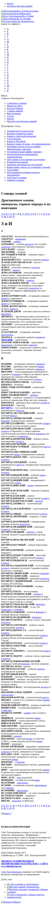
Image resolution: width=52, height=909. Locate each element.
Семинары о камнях (17, 103)
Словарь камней (15, 111)
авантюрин (6, 345)
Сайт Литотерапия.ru (11, 872)
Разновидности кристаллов (20, 131)
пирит (30, 485)
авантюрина (7, 334)
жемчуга (5, 298)
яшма (39, 741)
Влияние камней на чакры (20, 133)
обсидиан (16, 801)
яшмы (41, 366)
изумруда (40, 337)
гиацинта (40, 364)
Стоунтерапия (14, 139)
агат (19, 777)
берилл (13, 415)
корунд (45, 697)
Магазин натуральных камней (22, 121)
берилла (20, 410)
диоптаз (39, 501)
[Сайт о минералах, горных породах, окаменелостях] (29, 897)
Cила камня (12, 170)
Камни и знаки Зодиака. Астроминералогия (28, 144)
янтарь (29, 739)
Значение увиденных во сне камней (24, 164)
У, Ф (43, 214)
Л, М (24, 214)
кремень (9, 788)
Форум (10, 118)
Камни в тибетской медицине (21, 136)
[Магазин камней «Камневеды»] (23, 887)
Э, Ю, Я (10, 216)
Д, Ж (12, 214)
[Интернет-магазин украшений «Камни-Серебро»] (29, 892)
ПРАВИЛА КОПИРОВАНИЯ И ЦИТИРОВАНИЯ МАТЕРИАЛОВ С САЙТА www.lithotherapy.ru (24, 863)
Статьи (10, 116)
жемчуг (16, 270)
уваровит (18, 609)
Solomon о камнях (16, 180)
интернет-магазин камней (19, 6)
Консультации (14, 113)
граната (16, 374)
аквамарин (20, 239)
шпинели (40, 434)
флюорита (6, 314)
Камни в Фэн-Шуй (16, 141)
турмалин (44, 573)
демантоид (6, 609)
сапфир (17, 241)
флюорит (5, 421)
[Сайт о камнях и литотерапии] (23, 884)
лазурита (35, 267)
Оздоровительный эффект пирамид (24, 151)
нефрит (46, 700)
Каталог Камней (15, 108)
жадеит (44, 687)
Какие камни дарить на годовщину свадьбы (28, 167)
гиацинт (18, 736)
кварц (17, 454)
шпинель (29, 244)
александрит (7, 695)
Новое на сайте (14, 106)
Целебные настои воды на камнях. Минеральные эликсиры (24, 147)
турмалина (23, 436)
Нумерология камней (17, 162)
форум (10, 3)
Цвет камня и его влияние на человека (26, 159)
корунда (20, 465)
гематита (32, 345)
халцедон (5, 247)
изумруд (38, 379)
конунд (47, 446)
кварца (45, 259)
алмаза (14, 759)
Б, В (5, 214)
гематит (30, 280)
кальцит (34, 395)
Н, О (29, 214)
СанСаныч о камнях (17, 177)
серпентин (34, 288)
